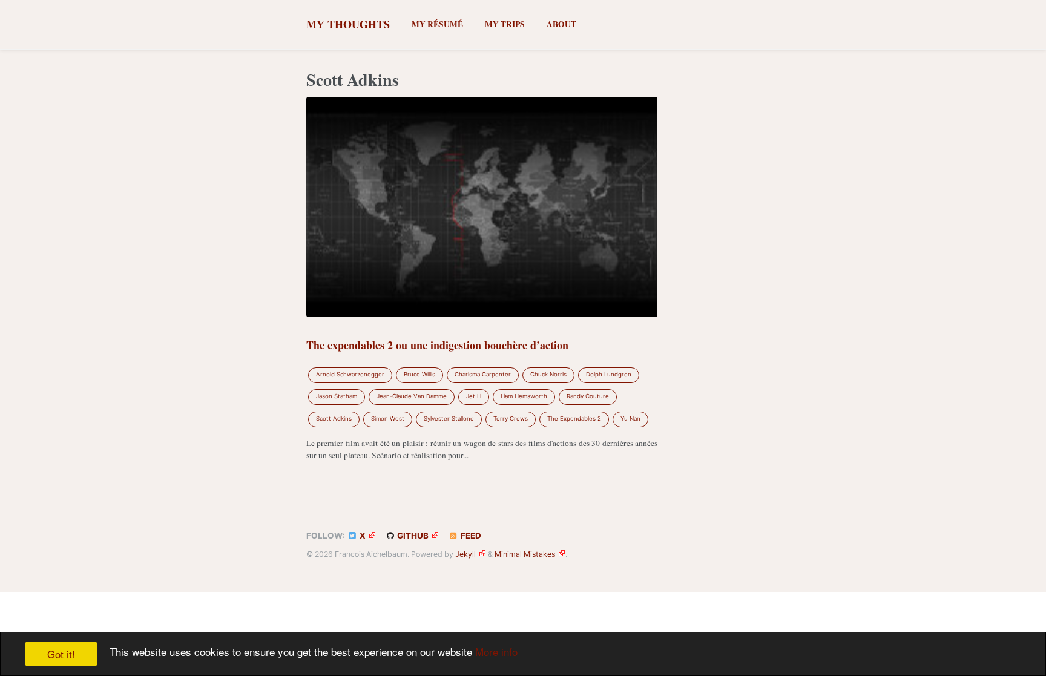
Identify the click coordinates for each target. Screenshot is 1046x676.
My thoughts (348, 24)
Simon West (387, 418)
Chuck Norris (548, 374)
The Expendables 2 (574, 418)
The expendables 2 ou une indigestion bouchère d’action (437, 345)
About (561, 24)
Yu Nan (630, 418)
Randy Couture (588, 396)
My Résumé (437, 24)
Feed (470, 535)
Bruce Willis (419, 374)
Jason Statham (336, 396)
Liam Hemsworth (524, 396)
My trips (505, 24)
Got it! (61, 653)
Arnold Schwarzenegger (350, 374)
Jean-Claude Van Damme (412, 396)
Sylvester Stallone (449, 418)
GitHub (412, 535)
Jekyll (465, 554)
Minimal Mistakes (525, 554)
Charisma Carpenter (483, 374)
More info (496, 651)
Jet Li (473, 396)
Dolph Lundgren (608, 374)
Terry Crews (510, 418)
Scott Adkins (334, 418)
